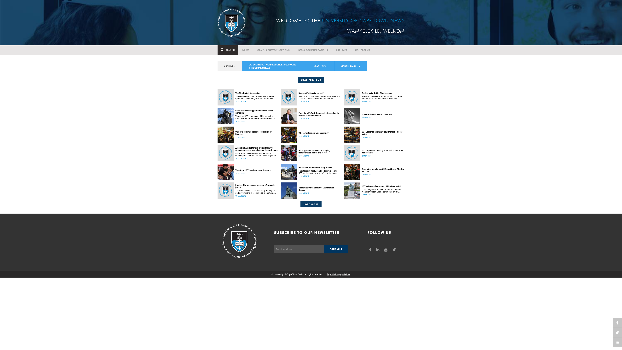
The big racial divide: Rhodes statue (377, 93)
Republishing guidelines (338, 274)
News (245, 50)
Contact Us (362, 50)
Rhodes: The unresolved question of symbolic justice (255, 186)
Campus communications (273, 50)
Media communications (313, 50)
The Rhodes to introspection (247, 93)
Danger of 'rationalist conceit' (311, 93)
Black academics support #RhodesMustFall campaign (254, 112)
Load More (311, 204)
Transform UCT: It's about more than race (253, 170)
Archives (341, 50)
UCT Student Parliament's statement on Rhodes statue (382, 133)
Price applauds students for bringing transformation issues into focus (314, 151)
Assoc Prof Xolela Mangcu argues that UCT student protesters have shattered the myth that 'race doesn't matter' (255, 149)
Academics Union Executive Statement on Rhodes (316, 189)
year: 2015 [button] (320, 66)
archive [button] (229, 66)
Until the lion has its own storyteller (377, 114)
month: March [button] (350, 66)
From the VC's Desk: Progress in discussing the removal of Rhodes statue (319, 114)
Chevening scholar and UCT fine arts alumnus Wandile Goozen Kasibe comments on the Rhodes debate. (382, 190)
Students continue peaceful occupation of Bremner (253, 133)
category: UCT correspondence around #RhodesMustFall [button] (272, 66)
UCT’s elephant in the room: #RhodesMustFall (381, 186)
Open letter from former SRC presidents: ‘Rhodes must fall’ (383, 170)
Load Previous (311, 80)
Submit (336, 249)
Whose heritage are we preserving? (313, 133)
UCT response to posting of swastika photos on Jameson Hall (382, 151)
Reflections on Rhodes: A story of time (315, 168)
